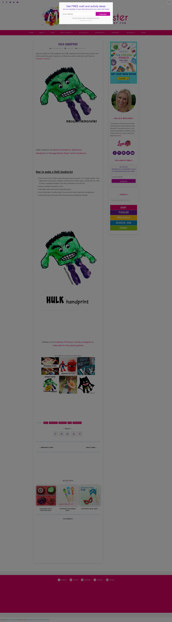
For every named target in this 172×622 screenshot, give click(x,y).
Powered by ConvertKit (86, 20)
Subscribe (102, 14)
